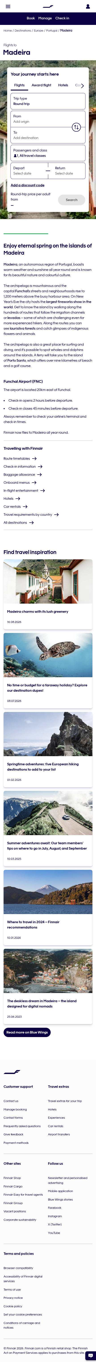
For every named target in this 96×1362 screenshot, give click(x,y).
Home (8, 30)
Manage (45, 18)
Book (31, 18)
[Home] (48, 6)
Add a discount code (27, 185)
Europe (38, 30)
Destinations (23, 30)
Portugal (51, 30)
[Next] (82, 86)
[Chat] (90, 1355)
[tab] (19, 85)
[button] (8, 6)
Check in (62, 18)
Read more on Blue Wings (27, 1032)
